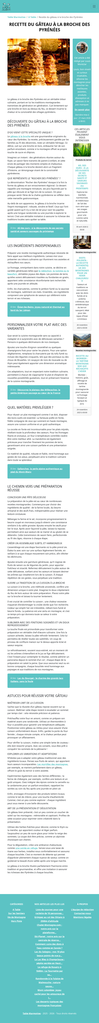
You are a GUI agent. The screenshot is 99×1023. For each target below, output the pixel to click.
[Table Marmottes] (6, 6)
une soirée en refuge (26, 848)
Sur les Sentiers (16, 913)
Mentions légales (82, 917)
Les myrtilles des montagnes (52, 764)
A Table (32, 17)
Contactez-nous (82, 913)
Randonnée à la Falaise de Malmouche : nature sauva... (49, 982)
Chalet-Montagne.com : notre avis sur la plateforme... (49, 928)
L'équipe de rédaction (82, 909)
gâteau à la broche (20, 136)
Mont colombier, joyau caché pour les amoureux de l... (49, 994)
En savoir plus (82, 109)
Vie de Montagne (16, 917)
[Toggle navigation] (94, 6)
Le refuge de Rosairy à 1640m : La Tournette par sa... (49, 971)
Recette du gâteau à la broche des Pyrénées (49, 27)
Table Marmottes (16, 17)
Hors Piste (16, 921)
